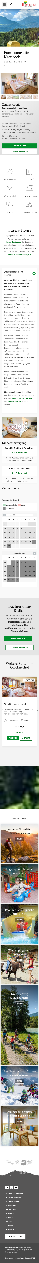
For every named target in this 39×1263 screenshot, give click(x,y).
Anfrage (26, 738)
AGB (33, 1258)
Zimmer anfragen (19, 151)
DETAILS (19, 732)
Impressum (9, 1258)
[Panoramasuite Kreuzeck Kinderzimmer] (3, 97)
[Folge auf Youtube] (16, 1187)
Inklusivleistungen (13, 242)
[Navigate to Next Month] (34, 553)
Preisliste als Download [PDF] (19, 254)
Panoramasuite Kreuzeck (22, 398)
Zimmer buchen (19, 145)
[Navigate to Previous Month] (4, 515)
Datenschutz (19, 1258)
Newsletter (14, 1236)
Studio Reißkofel (14, 401)
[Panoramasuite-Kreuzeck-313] (29, 97)
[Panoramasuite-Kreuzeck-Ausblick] (16, 97)
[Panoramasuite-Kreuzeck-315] (10, 97)
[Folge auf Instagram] (11, 1187)
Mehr (19, 839)
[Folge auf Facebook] (7, 1187)
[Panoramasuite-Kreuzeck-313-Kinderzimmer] (23, 97)
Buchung (13, 738)
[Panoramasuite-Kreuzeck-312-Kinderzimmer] (35, 97)
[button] (4, 4)
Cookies (28, 1258)
